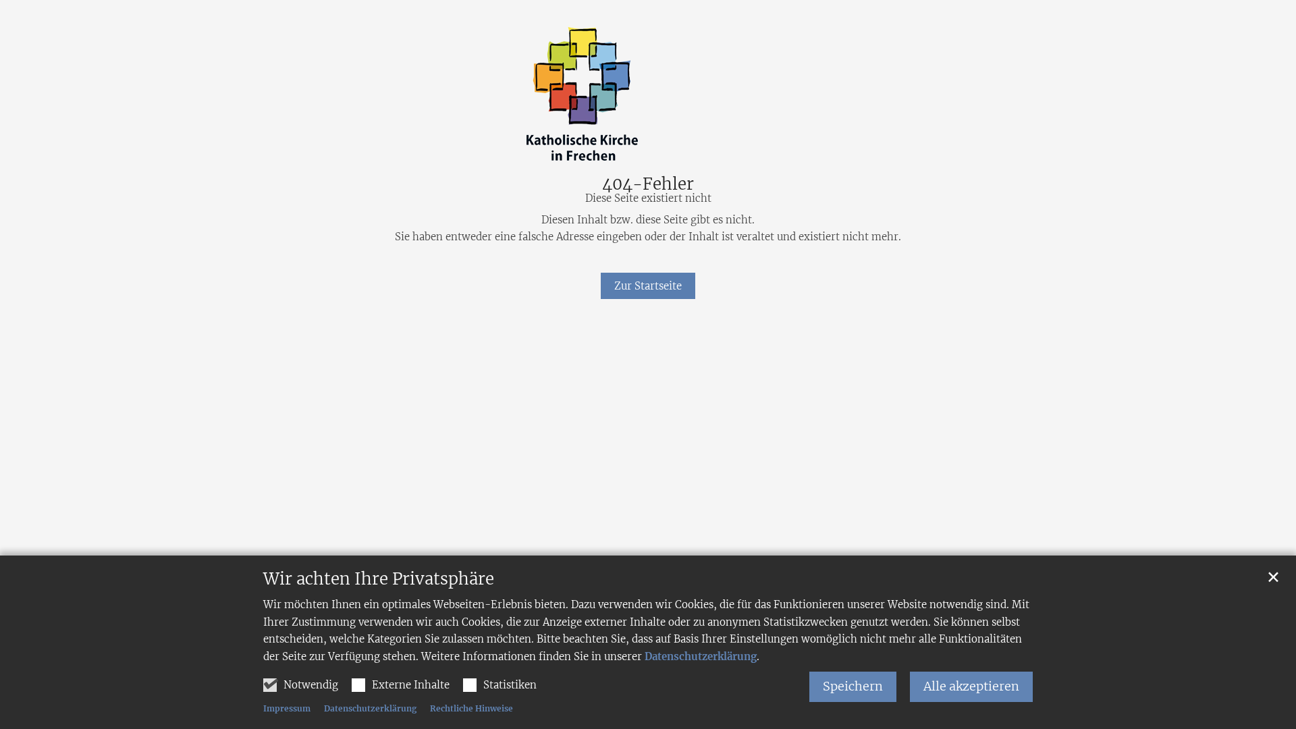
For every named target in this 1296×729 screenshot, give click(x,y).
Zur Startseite (648, 285)
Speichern (853, 686)
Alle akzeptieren (971, 686)
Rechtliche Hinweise (471, 708)
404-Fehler (648, 184)
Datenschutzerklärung (701, 656)
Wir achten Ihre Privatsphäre (378, 579)
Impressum (286, 708)
